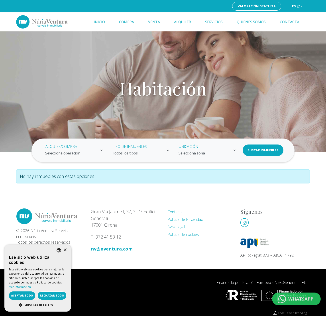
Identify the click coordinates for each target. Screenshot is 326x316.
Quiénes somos (251, 21)
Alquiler (182, 21)
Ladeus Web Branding (292, 313)
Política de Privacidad (185, 219)
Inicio (99, 21)
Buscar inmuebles (263, 150)
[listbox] (59, 250)
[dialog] (37, 278)
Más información (20, 287)
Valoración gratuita (257, 6)
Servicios (214, 21)
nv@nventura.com (112, 249)
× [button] (65, 250)
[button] (38, 305)
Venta (154, 21)
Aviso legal (176, 226)
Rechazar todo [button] (52, 295)
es (294, 6)
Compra (126, 21)
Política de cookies (183, 234)
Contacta (289, 21)
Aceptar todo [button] (22, 295)
